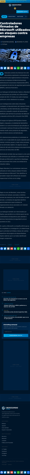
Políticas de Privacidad (7, 442)
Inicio (4, 16)
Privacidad (4, 464)
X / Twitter (4, 449)
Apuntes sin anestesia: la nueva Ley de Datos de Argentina (15, 299)
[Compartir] (28, 68)
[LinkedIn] (15, 68)
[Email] (8, 68)
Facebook (4, 451)
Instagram (4, 453)
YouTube (4, 455)
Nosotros (11, 16)
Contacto (4, 440)
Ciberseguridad (8, 303)
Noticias (20, 16)
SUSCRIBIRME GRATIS (16, 335)
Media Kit (4, 438)
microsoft (17, 244)
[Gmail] (11, 68)
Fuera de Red (5, 427)
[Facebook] (1, 68)
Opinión (6, 310)
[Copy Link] (21, 68)
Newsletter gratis (23, 11)
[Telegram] (25, 68)
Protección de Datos (10, 297)
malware (10, 244)
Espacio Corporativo (7, 430)
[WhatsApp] (18, 68)
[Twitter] (5, 68)
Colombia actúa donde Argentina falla (15, 312)
